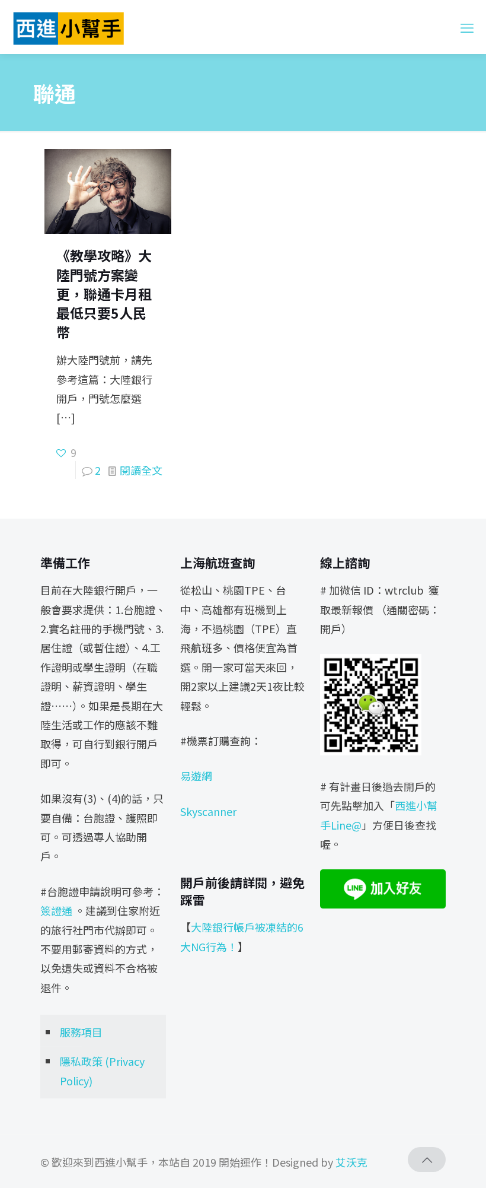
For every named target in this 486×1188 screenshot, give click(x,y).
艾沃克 (351, 1162)
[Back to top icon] (427, 1159)
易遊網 (196, 775)
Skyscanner (208, 811)
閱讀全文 (141, 470)
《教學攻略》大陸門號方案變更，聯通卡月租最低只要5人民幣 (104, 293)
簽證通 (56, 910)
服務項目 (81, 1032)
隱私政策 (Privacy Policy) (102, 1070)
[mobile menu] (467, 27)
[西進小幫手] (68, 26)
